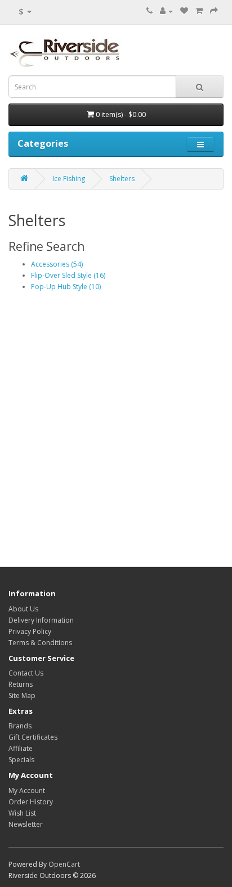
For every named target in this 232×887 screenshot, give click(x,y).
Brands (20, 726)
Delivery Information (41, 620)
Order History (30, 802)
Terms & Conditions (40, 642)
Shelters (122, 178)
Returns (20, 684)
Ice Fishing (68, 178)
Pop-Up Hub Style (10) (66, 286)
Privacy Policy (29, 631)
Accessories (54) (57, 264)
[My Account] (166, 11)
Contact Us (25, 673)
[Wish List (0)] (184, 11)
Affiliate (20, 748)
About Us (23, 609)
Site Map (21, 695)
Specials (21, 759)
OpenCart (64, 864)
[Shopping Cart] (199, 11)
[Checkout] (214, 11)
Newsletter (25, 824)
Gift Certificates (32, 737)
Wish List (22, 813)
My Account (26, 790)
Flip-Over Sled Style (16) (68, 275)
